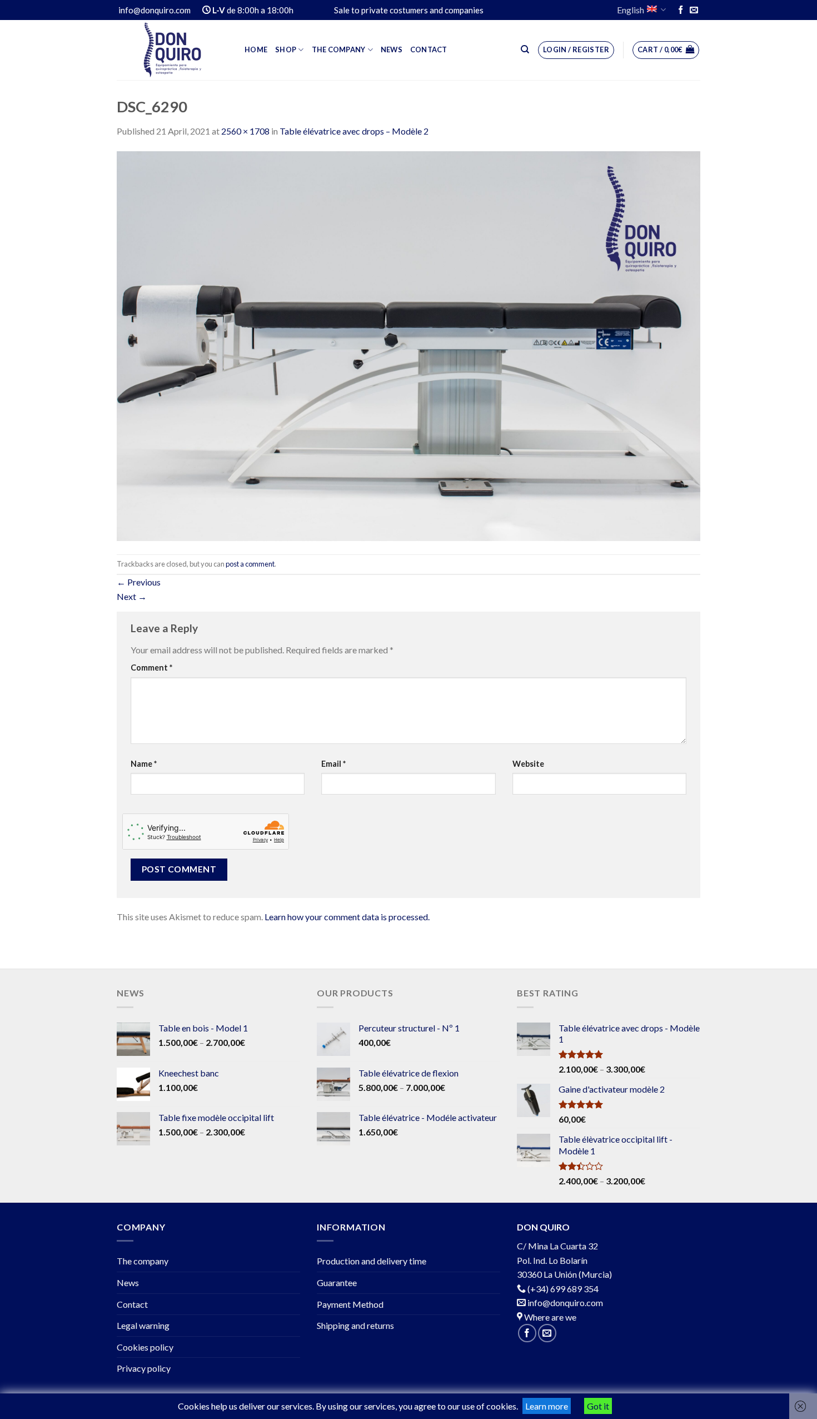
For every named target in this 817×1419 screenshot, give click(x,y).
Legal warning (143, 1325)
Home (256, 49)
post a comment (250, 563)
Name (144, 763)
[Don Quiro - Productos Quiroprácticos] (172, 50)
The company (339, 49)
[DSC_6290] (408, 344)
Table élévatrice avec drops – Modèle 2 (354, 131)
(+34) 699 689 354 (563, 1288)
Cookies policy (145, 1347)
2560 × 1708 (245, 131)
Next (132, 596)
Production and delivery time (371, 1261)
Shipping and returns (355, 1325)
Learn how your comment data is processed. (347, 916)
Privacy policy (144, 1368)
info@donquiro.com (564, 1302)
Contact (428, 49)
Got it (598, 1406)
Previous (139, 582)
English (630, 9)
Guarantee (337, 1282)
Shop (285, 49)
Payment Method (350, 1304)
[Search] (525, 49)
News (391, 49)
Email (333, 763)
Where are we (549, 1317)
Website (528, 763)
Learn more (546, 1406)
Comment (151, 667)
